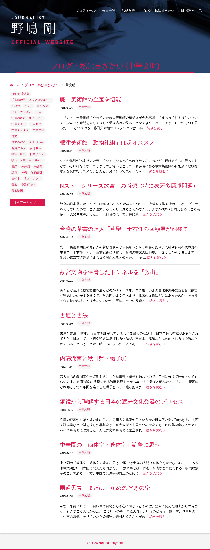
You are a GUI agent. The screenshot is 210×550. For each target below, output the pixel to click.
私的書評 (37, 172)
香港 (14, 184)
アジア (28, 105)
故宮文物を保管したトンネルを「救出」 (110, 272)
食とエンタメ (32, 178)
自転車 (15, 178)
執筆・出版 (18, 154)
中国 (38, 111)
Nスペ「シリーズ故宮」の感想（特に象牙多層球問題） (129, 186)
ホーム (15, 85)
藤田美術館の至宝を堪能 (90, 99)
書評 (14, 166)
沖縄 (24, 172)
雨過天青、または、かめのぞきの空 (105, 488)
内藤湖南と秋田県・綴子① (93, 358)
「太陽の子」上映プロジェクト (31, 99)
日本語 (186, 10)
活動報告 (128, 10)
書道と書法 (74, 315)
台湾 (14, 136)
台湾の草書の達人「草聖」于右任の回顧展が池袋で (124, 229)
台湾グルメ (18, 148)
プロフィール (86, 10)
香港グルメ (28, 184)
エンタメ (42, 105)
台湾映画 (35, 148)
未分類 (25, 166)
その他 (15, 105)
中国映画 (35, 123)
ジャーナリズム (21, 111)
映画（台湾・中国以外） (27, 160)
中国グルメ (18, 123)
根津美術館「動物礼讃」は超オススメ (107, 142)
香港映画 (17, 190)
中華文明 (38, 130)
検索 (200, 10)
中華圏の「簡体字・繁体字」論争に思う (110, 445)
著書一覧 (108, 10)
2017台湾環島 (20, 93)
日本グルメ (37, 154)
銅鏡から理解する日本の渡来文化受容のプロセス (122, 401)
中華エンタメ (20, 130)
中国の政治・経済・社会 (27, 117)
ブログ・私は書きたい (158, 10)
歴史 (14, 172)
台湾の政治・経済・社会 (27, 142)
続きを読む (155, 128)
